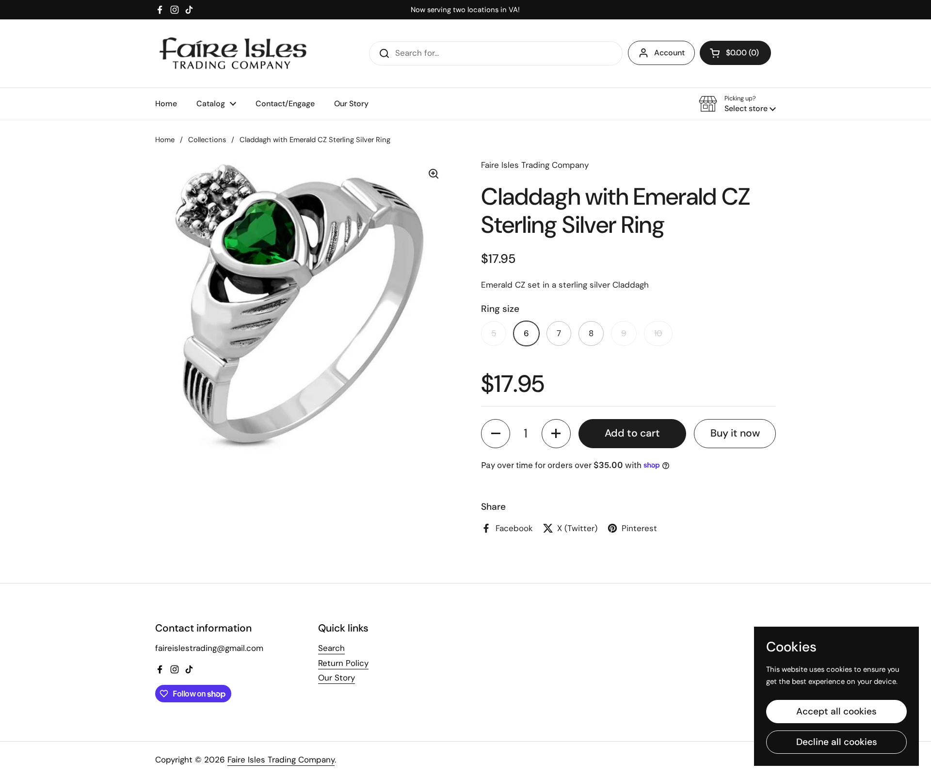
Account (669, 53)
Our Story (336, 677)
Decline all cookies (836, 742)
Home (165, 140)
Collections (207, 140)
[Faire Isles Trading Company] (232, 53)
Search (331, 648)
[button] (735, 53)
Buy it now (735, 433)
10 (658, 333)
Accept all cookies (836, 711)
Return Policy (343, 663)
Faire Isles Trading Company (281, 759)
